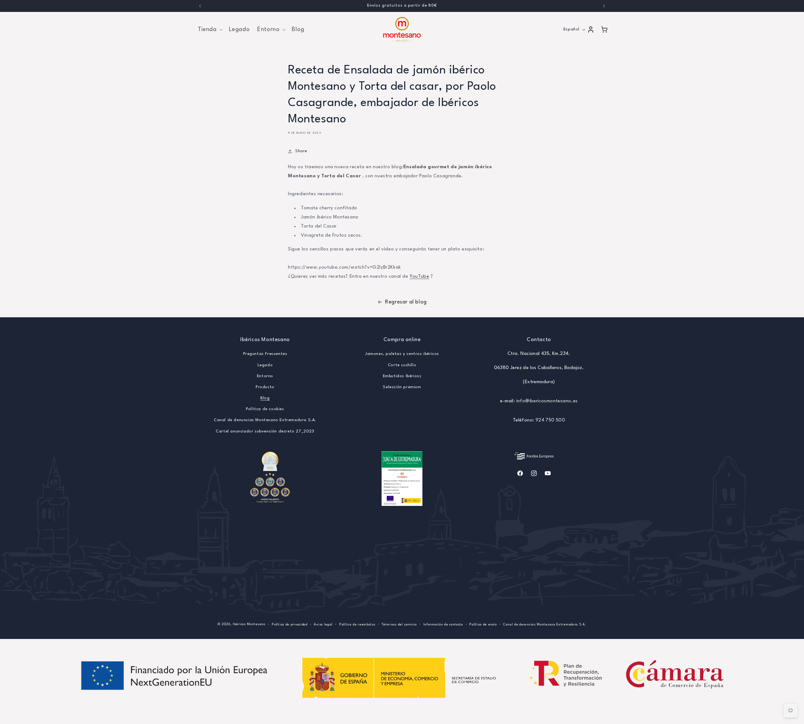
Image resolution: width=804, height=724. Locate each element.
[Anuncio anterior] (200, 6)
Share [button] (301, 151)
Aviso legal (323, 624)
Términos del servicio (399, 624)
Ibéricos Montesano (249, 624)
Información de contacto (443, 624)
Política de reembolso (357, 624)
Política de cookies (265, 409)
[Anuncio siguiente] (604, 6)
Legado (265, 365)
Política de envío (483, 624)
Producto (265, 387)
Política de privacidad (289, 624)
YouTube (419, 276)
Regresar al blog (406, 302)
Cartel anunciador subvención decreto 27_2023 (265, 431)
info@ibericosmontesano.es (547, 401)
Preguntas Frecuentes (265, 354)
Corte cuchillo (402, 365)
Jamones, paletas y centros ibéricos (402, 354)
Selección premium (402, 387)
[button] (209, 29)
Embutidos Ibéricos (402, 376)
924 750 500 (550, 420)
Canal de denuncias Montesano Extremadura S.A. (265, 420)
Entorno (265, 376)
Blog (264, 398)
